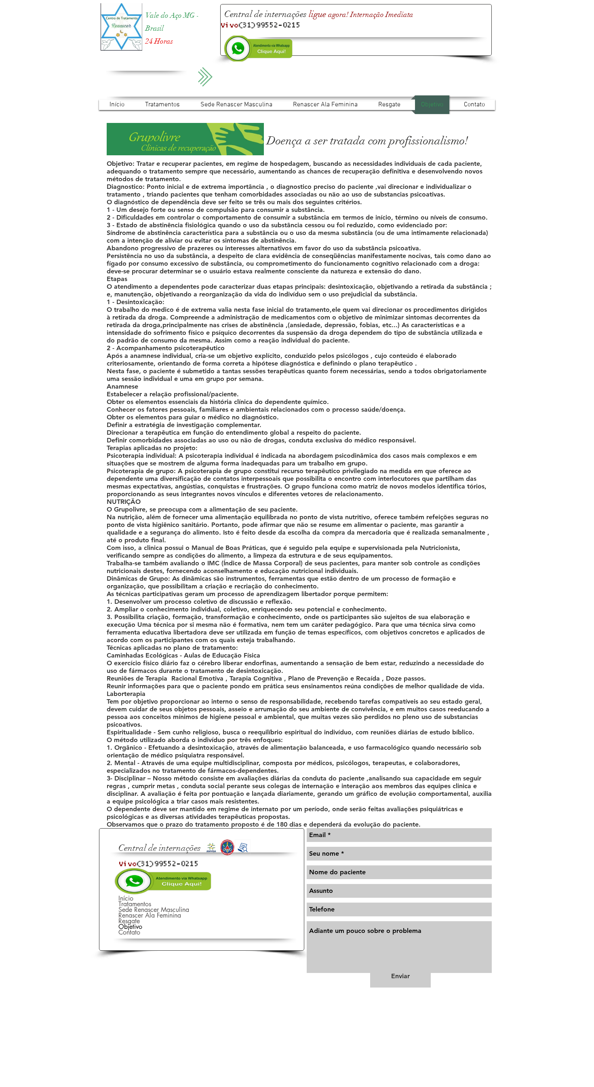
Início (125, 898)
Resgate (129, 921)
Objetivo (130, 927)
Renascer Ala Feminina (149, 915)
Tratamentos (134, 904)
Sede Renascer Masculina (153, 910)
